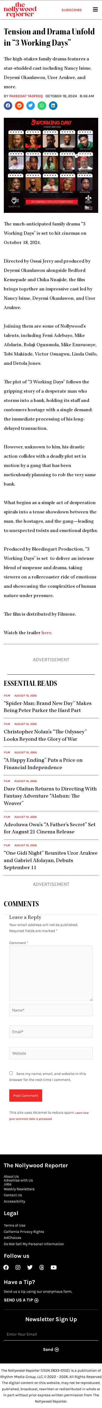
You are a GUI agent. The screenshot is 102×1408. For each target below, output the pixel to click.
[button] (8, 105)
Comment (18, 942)
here (46, 633)
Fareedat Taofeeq (26, 96)
